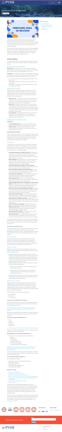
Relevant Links (45, 29)
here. (25, 356)
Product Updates (45, 23)
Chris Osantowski (6, 13)
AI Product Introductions (47, 25)
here (26, 317)
